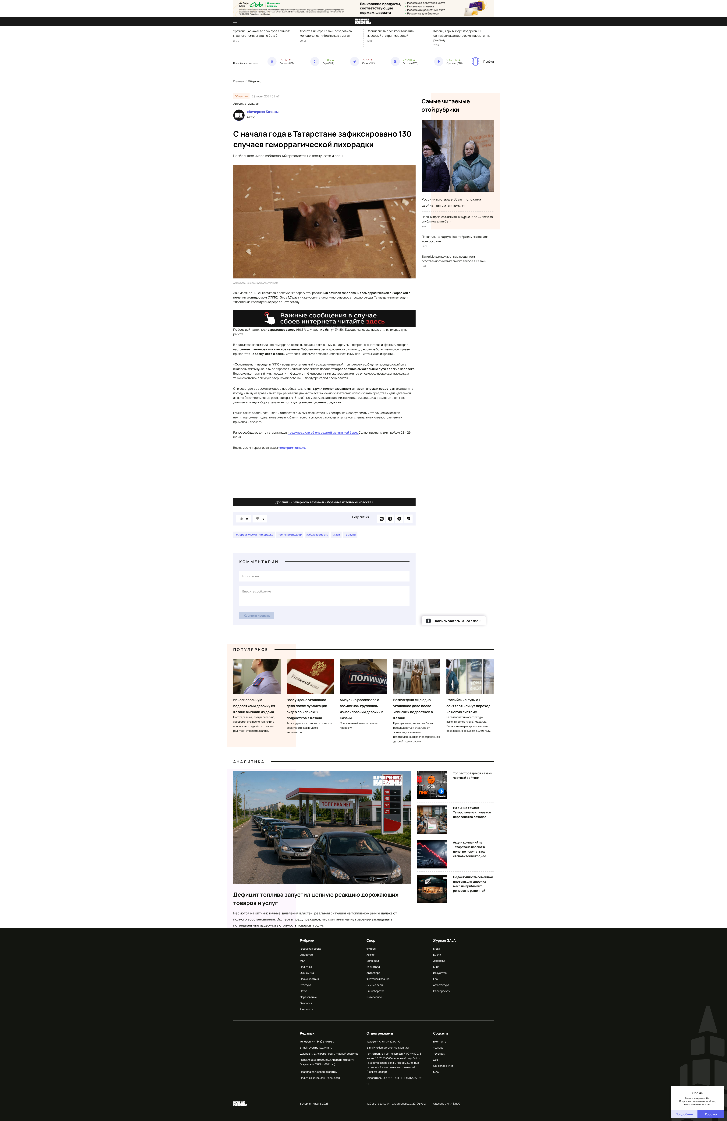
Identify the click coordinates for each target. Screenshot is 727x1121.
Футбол (371, 948)
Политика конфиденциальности (320, 1078)
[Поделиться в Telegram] (399, 519)
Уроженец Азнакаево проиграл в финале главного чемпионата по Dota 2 (262, 33)
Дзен (436, 1059)
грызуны (350, 534)
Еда (435, 979)
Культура (305, 985)
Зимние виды (375, 985)
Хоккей (371, 954)
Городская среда (310, 948)
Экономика (307, 973)
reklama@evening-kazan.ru (392, 1047)
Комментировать (257, 615)
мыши (336, 534)
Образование (308, 997)
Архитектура (441, 985)
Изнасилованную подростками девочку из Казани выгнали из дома (254, 705)
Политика (306, 967)
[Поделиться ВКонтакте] (381, 519)
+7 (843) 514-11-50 (323, 1041)
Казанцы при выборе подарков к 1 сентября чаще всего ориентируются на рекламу (461, 35)
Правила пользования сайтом (319, 1072)
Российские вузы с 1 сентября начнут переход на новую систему (468, 705)
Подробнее (684, 1114)
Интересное (374, 997)
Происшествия (309, 979)
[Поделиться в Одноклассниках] (390, 519)
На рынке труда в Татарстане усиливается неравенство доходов (472, 812)
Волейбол (373, 960)
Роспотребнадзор (290, 534)
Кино (436, 967)
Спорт (372, 940)
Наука (303, 991)
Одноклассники (443, 1065)
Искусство (440, 973)
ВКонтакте (439, 1041)
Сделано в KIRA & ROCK (447, 1103)
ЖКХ (302, 960)
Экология (306, 1003)
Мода (436, 948)
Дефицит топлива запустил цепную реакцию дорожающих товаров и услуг (316, 899)
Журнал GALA (444, 940)
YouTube (438, 1047)
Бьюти (437, 954)
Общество (254, 81)
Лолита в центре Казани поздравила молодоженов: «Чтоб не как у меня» (326, 33)
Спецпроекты (441, 991)
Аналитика (249, 761)
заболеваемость (317, 534)
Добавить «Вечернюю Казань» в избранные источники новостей (324, 502)
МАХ (436, 1072)
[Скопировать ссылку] (408, 519)
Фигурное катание (378, 979)
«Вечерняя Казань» (263, 112)
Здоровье (439, 960)
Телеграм (439, 1053)
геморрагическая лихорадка (254, 534)
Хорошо (711, 1114)
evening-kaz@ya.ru (320, 1047)
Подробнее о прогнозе (245, 63)
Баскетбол (373, 967)
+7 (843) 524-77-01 (390, 1041)
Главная (238, 81)
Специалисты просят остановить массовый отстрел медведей (390, 33)
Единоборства (376, 991)
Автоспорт (373, 973)
